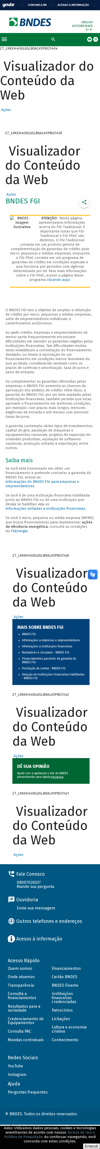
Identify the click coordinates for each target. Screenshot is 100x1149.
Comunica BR (37, 4)
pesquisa (57, 777)
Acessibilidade (82, 26)
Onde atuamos (21, 976)
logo (30, 22)
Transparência (21, 985)
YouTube (15, 1066)
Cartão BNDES (64, 976)
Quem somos (20, 968)
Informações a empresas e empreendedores (51, 640)
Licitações (61, 1018)
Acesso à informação (73, 4)
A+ (88, 29)
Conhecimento (65, 1040)
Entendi (91, 1146)
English (87, 22)
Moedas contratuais (26, 1040)
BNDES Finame (65, 985)
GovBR (8, 5)
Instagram (17, 1074)
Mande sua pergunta (35, 886)
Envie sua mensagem (36, 908)
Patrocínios (62, 1010)
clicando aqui (58, 279)
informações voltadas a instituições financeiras (45, 508)
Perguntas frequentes (28, 1092)
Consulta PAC (19, 1031)
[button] (5, 110)
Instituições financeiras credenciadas (64, 997)
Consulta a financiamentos (22, 995)
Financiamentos (66, 968)
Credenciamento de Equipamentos (26, 1020)
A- (91, 29)
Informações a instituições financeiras (47, 646)
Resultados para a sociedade (24, 1008)
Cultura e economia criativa (69, 1029)
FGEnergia (19, 531)
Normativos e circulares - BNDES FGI (45, 652)
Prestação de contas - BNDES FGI (44, 668)
